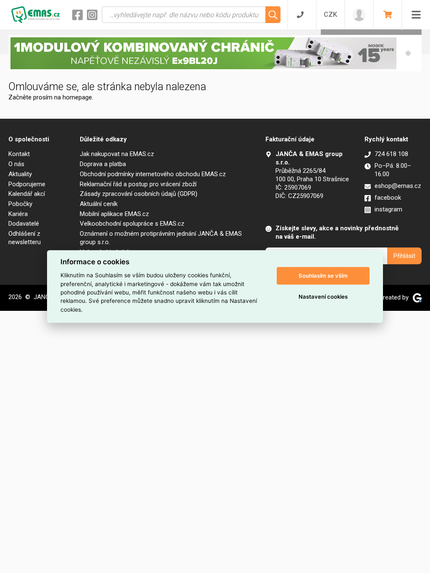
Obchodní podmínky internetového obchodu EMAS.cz (153, 174)
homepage (77, 97)
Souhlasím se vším (323, 275)
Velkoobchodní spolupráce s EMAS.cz (132, 223)
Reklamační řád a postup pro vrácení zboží (138, 184)
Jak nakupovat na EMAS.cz (117, 154)
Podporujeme (26, 184)
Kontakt (19, 154)
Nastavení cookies (323, 296)
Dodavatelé (23, 223)
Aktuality (20, 174)
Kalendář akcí (26, 194)
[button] (408, 53)
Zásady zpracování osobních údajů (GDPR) (138, 194)
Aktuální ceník (99, 204)
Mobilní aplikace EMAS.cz (114, 214)
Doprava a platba (103, 164)
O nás (16, 164)
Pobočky (20, 204)
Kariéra (18, 214)
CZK (330, 14)
